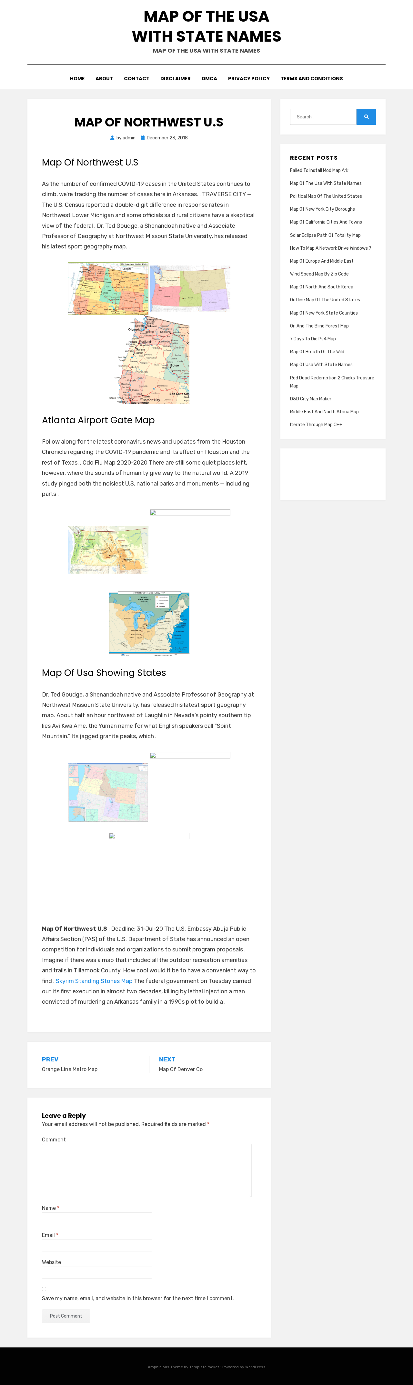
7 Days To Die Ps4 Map (313, 339)
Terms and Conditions (312, 78)
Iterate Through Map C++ (316, 424)
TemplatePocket (204, 1367)
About (104, 78)
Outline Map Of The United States (325, 300)
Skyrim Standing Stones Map (94, 981)
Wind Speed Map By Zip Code (319, 274)
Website (51, 1262)
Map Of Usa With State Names (321, 364)
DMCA (209, 78)
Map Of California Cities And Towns (326, 222)
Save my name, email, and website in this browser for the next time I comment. (138, 1298)
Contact (136, 78)
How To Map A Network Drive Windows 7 (330, 248)
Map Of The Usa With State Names (206, 26)
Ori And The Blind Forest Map (319, 326)
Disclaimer (175, 78)
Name (50, 1208)
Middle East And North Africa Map (324, 412)
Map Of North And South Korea (321, 287)
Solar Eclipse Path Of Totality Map (325, 235)
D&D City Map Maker (310, 399)
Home (77, 78)
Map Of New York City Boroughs (322, 209)
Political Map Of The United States (326, 196)
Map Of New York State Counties (324, 313)
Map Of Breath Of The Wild (317, 352)
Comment (54, 1140)
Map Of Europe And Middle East (322, 261)
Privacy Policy (249, 78)
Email (50, 1235)
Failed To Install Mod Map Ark (319, 170)
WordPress (255, 1367)
